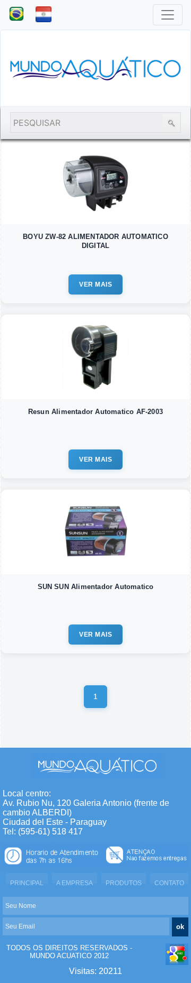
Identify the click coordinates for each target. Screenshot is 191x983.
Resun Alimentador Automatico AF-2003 (95, 412)
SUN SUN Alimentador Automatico (96, 587)
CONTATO (169, 883)
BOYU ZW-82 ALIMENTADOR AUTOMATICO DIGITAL (95, 241)
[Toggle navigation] (168, 14)
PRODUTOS (124, 883)
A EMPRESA (74, 883)
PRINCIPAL (27, 883)
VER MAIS (95, 284)
